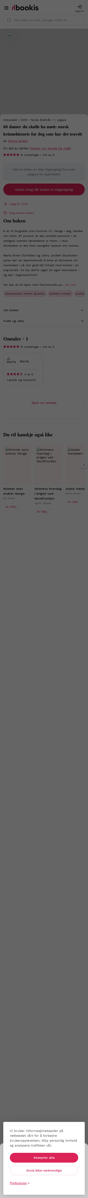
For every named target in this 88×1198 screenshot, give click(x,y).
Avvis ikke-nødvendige (44, 1170)
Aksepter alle (44, 1158)
